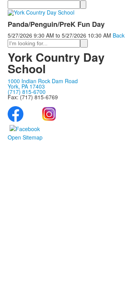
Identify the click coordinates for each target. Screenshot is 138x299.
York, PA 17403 (26, 86)
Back (119, 35)
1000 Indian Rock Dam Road (43, 81)
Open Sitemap (25, 137)
